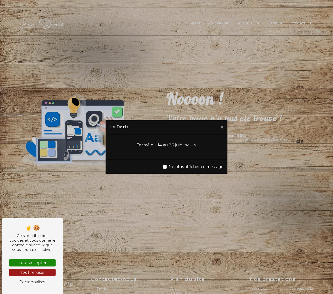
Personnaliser (32, 282)
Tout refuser (32, 272)
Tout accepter (33, 262)
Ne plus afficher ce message (196, 166)
